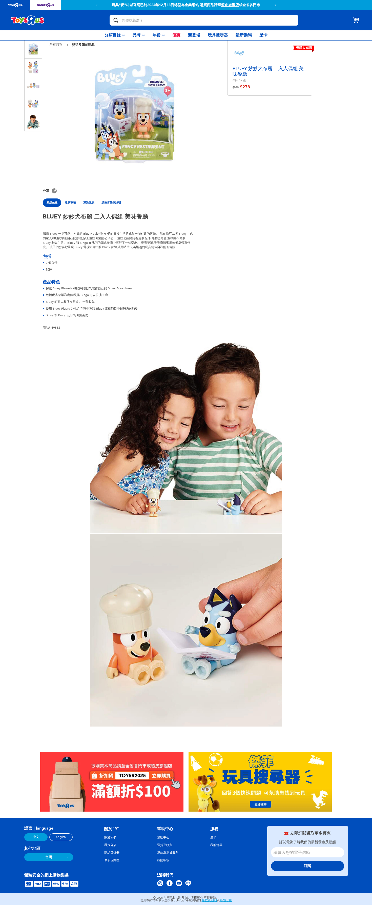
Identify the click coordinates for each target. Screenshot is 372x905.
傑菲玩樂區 (111, 860)
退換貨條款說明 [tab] (111, 202)
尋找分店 (110, 845)
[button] (97, 5)
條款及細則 (209, 900)
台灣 (48, 857)
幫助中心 (163, 837)
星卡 (213, 837)
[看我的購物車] (356, 20)
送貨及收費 (164, 845)
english (61, 837)
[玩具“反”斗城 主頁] (28, 20)
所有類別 (56, 45)
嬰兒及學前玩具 (83, 45)
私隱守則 (226, 900)
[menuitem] (115, 35)
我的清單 (216, 845)
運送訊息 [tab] (88, 202)
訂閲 (307, 866)
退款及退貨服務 (167, 852)
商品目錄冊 (111, 852)
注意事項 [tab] (70, 202)
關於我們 (110, 837)
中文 (36, 837)
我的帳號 (163, 860)
